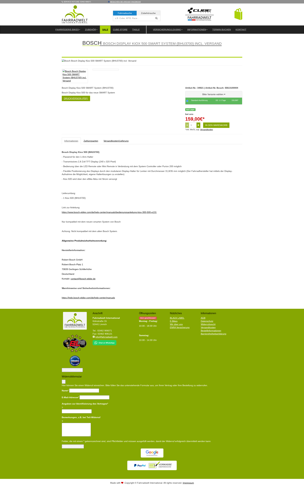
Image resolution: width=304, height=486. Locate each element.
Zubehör (90, 29)
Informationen (196, 29)
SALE (105, 29)
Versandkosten (206, 130)
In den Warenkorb (216, 125)
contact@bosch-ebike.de (83, 278)
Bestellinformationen (211, 330)
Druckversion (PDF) (76, 98)
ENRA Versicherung (180, 327)
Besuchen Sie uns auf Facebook (125, 2)
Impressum (188, 483)
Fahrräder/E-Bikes (67, 29)
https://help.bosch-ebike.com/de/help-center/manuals (88, 297)
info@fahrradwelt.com (106, 337)
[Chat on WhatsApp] (104, 341)
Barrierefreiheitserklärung (213, 333)
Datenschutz (207, 321)
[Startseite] (75, 14)
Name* (65, 390)
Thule (136, 29)
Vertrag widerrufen (72, 370)
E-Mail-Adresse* (70, 397)
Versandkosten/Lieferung (116, 141)
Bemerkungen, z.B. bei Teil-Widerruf (81, 417)
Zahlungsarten (91, 141)
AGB (203, 318)
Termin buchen (221, 29)
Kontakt (241, 29)
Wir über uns (176, 324)
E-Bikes (173, 321)
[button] (238, 14)
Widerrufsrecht (208, 324)
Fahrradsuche (125, 13)
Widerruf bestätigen (73, 446)
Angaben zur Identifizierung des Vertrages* (85, 403)
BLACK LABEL (177, 318)
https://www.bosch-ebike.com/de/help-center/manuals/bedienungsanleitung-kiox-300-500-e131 (109, 212)
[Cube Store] (199, 15)
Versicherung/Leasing (167, 29)
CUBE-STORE (120, 29)
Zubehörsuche (148, 13)
